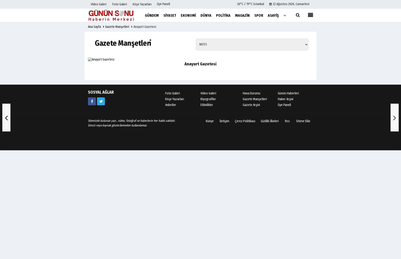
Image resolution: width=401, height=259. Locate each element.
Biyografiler (208, 99)
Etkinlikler (206, 105)
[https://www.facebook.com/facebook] (92, 101)
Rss (287, 121)
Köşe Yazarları (174, 99)
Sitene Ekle (303, 121)
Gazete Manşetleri (117, 27)
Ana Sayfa (94, 27)
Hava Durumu (251, 93)
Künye (210, 121)
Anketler (170, 105)
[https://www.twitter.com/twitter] (101, 101)
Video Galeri (208, 93)
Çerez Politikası (245, 121)
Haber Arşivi (285, 99)
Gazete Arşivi (251, 105)
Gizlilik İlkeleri (270, 121)
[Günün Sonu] (111, 15)
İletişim (224, 121)
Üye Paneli (163, 4)
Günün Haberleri (288, 93)
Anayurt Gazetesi (200, 64)
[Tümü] (284, 15)
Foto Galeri (172, 93)
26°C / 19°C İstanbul (250, 4)
